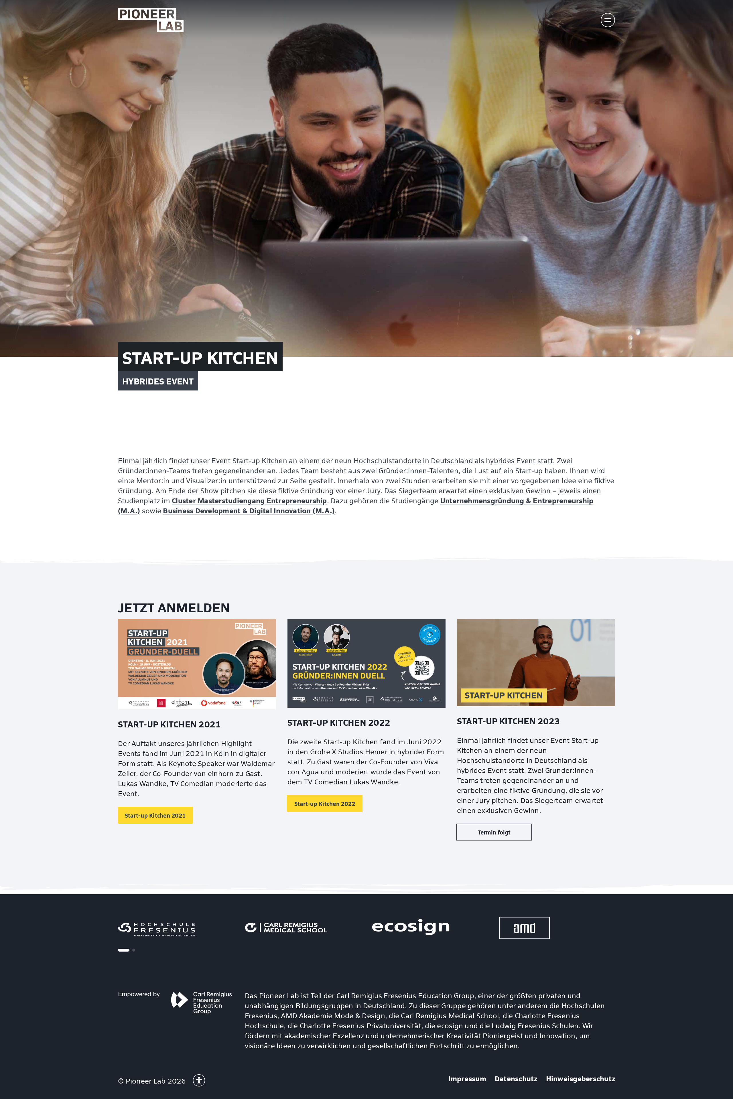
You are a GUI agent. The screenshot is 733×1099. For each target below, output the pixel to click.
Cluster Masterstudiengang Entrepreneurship (249, 500)
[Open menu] (608, 20)
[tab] (123, 950)
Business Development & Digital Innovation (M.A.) (249, 510)
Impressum (467, 1078)
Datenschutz (516, 1078)
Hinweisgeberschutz (580, 1078)
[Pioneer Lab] (151, 20)
